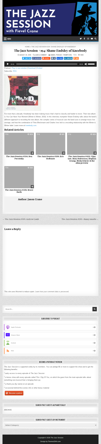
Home (27, 47)
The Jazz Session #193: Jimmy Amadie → (80, 219)
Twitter (28, 58)
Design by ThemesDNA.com (50, 441)
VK (54, 58)
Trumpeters (67, 55)
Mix (77, 58)
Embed (39, 68)
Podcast (59, 55)
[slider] (91, 63)
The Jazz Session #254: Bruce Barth (19, 191)
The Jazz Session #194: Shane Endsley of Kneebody (50, 50)
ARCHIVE (8, 410)
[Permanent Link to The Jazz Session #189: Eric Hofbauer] (50, 144)
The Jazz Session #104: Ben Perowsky (19, 157)
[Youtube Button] (91, 38)
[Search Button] (95, 38)
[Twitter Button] (80, 38)
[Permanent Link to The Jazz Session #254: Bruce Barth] (19, 177)
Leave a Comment (41, 55)
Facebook (37, 58)
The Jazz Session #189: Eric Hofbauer (50, 157)
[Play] (7, 64)
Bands (53, 55)
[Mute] (86, 64)
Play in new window (19, 68)
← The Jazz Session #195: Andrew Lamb (20, 219)
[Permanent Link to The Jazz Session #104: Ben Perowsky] (19, 144)
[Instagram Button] (88, 38)
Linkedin (69, 58)
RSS (15, 71)
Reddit (47, 58)
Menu (9, 38)
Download (31, 68)
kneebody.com (30, 125)
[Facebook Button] (84, 38)
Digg (60, 58)
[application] (50, 64)
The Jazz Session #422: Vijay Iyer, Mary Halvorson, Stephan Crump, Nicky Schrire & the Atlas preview (82, 159)
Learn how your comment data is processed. (52, 292)
